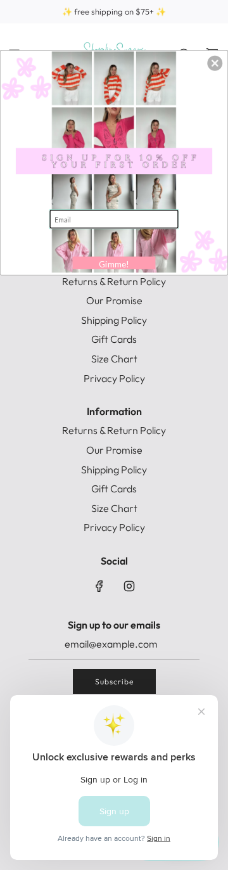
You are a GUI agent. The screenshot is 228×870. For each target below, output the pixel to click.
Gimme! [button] (114, 264)
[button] (214, 63)
